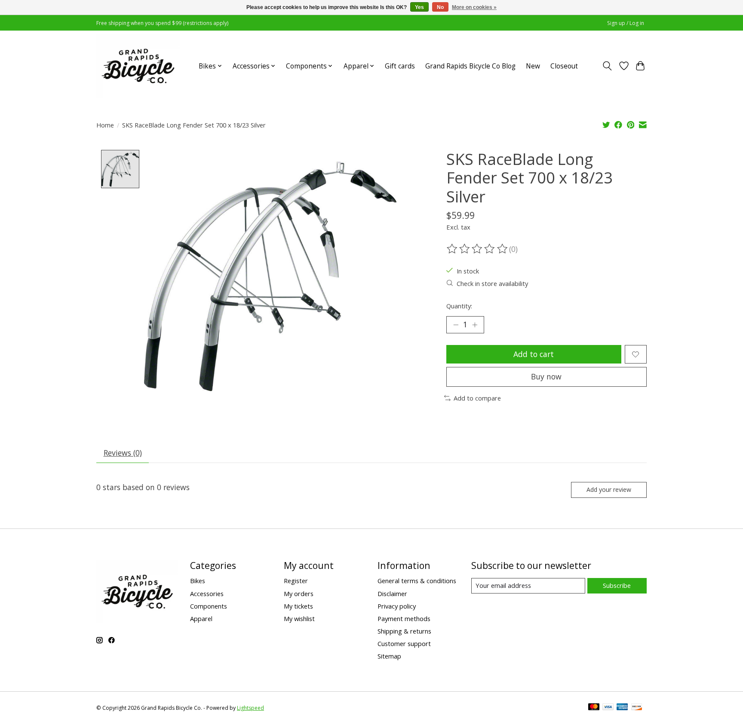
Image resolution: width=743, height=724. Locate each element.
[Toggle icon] (607, 66)
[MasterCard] (593, 707)
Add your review (608, 489)
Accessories (207, 593)
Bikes (197, 580)
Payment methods (404, 618)
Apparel (201, 618)
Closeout (564, 66)
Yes (419, 7)
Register (296, 580)
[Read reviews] (477, 249)
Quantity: (459, 305)
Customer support (404, 643)
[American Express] (622, 707)
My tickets (298, 606)
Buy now (546, 376)
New (533, 66)
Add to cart (533, 354)
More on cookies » (474, 7)
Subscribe (617, 585)
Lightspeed (250, 708)
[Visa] (608, 707)
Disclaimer (392, 593)
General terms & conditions (417, 580)
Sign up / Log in (625, 23)
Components (208, 606)
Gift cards (400, 66)
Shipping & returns (404, 631)
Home (105, 125)
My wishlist (299, 618)
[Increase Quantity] (475, 325)
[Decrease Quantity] (456, 325)
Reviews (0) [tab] (123, 452)
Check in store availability (492, 283)
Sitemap (389, 656)
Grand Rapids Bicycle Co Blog (470, 66)
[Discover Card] (636, 707)
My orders (298, 593)
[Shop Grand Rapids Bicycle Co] (138, 66)
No (440, 7)
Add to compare (477, 398)
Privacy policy (397, 606)
